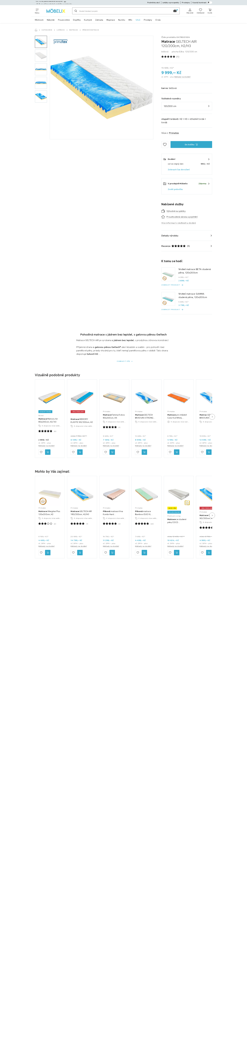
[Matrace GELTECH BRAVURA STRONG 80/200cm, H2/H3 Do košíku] (144, 452)
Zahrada (99, 20)
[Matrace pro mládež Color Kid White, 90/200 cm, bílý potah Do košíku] (176, 452)
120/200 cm (170, 106)
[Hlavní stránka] (36, 30)
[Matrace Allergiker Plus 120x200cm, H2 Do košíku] (47, 552)
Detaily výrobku (169, 235)
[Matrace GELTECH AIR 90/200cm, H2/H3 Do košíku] (209, 552)
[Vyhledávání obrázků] (175, 10)
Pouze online (64, 20)
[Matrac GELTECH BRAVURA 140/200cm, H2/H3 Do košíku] (209, 452)
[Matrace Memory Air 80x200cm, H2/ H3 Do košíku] (47, 452)
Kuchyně (88, 20)
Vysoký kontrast (199, 2)
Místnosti (39, 20)
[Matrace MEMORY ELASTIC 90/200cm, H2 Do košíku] (80, 452)
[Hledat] (75, 10)
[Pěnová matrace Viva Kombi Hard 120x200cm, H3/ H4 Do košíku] (112, 552)
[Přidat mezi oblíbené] (164, 144)
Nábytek (51, 20)
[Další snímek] (212, 417)
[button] (41, 42)
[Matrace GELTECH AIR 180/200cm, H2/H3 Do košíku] (80, 552)
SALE (138, 20)
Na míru (121, 20)
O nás (158, 20)
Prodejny (148, 20)
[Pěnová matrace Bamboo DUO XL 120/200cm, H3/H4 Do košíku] (144, 552)
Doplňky (77, 20)
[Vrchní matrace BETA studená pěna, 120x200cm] (168, 274)
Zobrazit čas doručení (179, 169)
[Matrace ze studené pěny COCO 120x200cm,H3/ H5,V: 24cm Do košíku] (176, 552)
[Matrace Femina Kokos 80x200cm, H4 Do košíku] (112, 452)
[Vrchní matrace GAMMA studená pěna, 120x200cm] (168, 299)
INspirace (110, 20)
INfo (130, 20)
